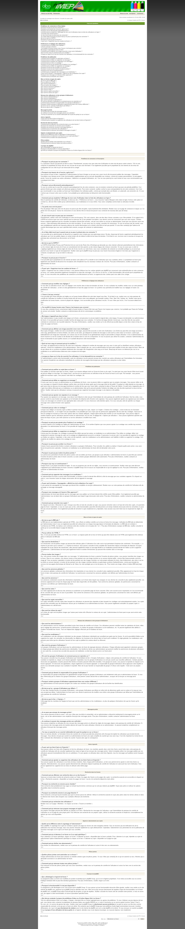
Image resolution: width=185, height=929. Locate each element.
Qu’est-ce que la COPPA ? (48, 38)
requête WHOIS (90, 902)
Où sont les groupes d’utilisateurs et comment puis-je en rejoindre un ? (61, 101)
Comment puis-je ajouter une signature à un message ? (57, 61)
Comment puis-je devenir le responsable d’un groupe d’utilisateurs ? (61, 103)
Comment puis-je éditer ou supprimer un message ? (56, 60)
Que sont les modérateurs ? (49, 98)
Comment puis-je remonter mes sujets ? (52, 76)
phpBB (85, 922)
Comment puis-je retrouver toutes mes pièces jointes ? (56, 143)
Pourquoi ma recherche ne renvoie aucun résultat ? (56, 126)
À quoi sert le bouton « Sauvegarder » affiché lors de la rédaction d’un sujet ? (63, 73)
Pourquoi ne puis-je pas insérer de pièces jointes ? (55, 69)
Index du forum (44, 20)
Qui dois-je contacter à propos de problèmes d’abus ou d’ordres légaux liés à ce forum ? (66, 150)
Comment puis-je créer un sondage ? (51, 63)
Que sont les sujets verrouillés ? (50, 91)
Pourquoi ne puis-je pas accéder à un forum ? (54, 67)
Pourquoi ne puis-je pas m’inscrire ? (51, 39)
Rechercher (56, 13)
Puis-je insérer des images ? (49, 85)
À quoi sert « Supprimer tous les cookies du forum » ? (56, 41)
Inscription (132, 13)
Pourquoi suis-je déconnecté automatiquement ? (55, 30)
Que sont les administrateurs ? (49, 97)
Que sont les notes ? (47, 89)
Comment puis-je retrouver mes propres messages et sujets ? (58, 130)
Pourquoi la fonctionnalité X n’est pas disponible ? (55, 149)
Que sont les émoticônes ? (48, 83)
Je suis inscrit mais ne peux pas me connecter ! (54, 35)
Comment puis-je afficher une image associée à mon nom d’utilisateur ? (61, 51)
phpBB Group (91, 879)
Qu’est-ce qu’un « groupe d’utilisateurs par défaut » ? (56, 106)
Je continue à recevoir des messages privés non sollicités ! (58, 113)
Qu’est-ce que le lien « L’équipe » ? (51, 107)
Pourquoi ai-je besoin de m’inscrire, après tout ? (55, 29)
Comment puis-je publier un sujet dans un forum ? (55, 58)
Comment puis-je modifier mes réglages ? (53, 45)
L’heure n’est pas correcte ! (48, 47)
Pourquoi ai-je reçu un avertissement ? (52, 70)
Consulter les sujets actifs (66, 18)
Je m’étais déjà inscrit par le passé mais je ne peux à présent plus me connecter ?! (65, 36)
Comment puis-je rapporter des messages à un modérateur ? (58, 72)
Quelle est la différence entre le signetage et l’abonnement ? (58, 134)
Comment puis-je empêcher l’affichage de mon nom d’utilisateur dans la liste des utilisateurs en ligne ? (70, 32)
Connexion (140, 13)
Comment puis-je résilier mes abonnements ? (54, 137)
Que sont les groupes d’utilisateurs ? (51, 100)
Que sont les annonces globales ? (51, 86)
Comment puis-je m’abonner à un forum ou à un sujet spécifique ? (60, 136)
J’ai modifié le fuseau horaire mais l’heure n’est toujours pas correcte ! (61, 48)
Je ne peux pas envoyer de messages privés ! (54, 111)
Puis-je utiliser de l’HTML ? (48, 82)
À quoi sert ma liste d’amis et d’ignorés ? (52, 118)
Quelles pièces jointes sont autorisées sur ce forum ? (56, 141)
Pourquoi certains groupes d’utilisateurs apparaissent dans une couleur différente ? (65, 104)
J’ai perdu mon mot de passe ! (49, 33)
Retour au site (45, 13)
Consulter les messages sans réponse (49, 18)
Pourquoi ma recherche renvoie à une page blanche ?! (57, 127)
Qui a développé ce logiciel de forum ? (52, 147)
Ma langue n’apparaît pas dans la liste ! (52, 50)
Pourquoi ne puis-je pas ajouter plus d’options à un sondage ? (59, 64)
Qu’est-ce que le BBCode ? (49, 80)
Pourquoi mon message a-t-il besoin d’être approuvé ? (56, 75)
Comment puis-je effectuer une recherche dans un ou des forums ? (60, 124)
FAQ (51, 13)
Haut (42, 169)
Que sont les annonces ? (48, 88)
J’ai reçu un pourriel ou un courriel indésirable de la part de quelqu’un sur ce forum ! (65, 114)
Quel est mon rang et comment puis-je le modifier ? (55, 53)
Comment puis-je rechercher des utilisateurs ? (54, 129)
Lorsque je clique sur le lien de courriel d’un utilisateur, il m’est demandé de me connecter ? (67, 54)
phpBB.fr (102, 925)
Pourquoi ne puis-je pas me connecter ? (52, 27)
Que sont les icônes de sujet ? (49, 92)
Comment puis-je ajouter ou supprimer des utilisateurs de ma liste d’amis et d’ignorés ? (66, 120)
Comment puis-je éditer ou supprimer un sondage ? (56, 66)
